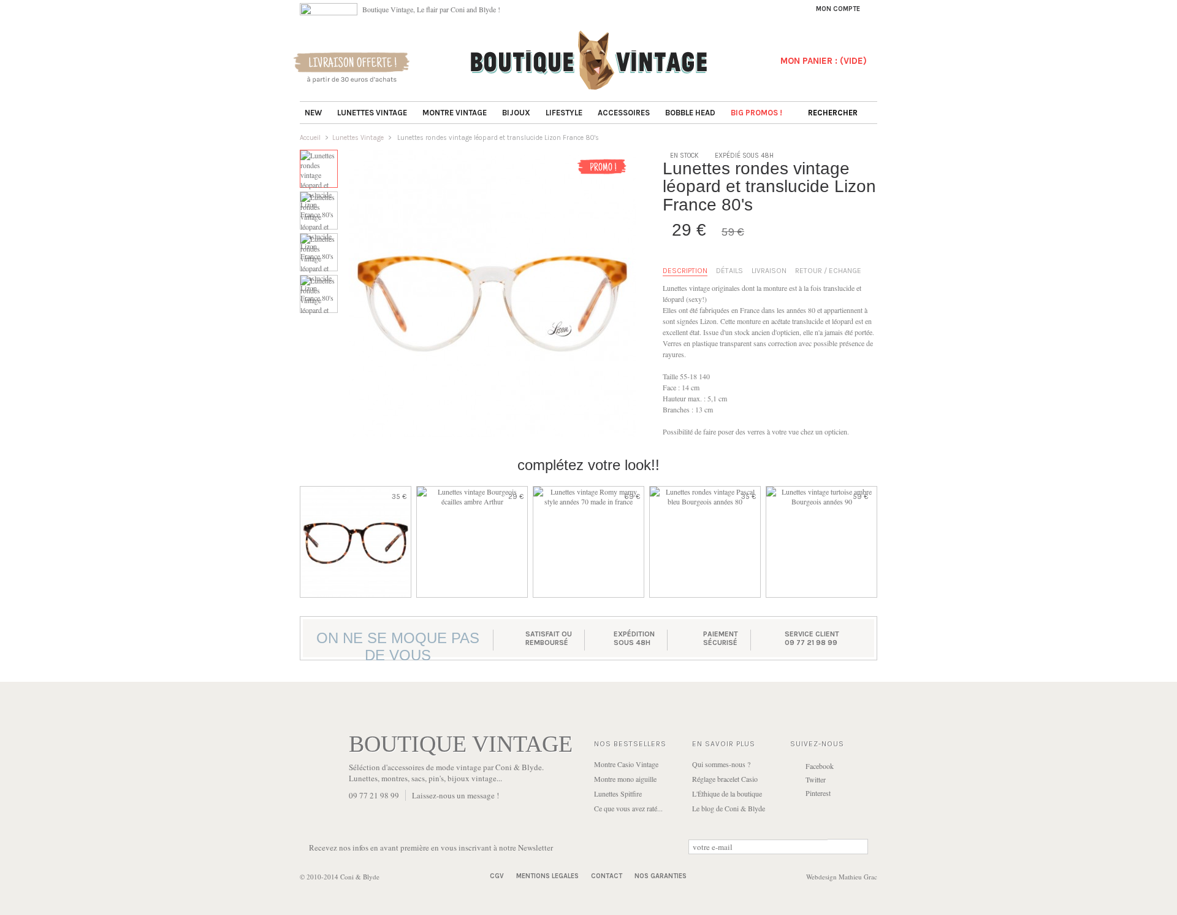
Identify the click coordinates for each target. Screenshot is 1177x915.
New (313, 112)
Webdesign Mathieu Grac (841, 876)
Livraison (769, 270)
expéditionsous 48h (634, 638)
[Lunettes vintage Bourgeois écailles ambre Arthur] (472, 542)
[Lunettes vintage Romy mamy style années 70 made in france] (588, 542)
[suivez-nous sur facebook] (328, 12)
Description (685, 270)
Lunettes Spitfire (618, 793)
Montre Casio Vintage (626, 764)
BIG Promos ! (756, 112)
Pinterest (818, 793)
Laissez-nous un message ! (455, 795)
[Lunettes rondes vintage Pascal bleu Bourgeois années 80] (705, 542)
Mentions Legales (547, 876)
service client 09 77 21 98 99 (812, 638)
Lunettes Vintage (358, 138)
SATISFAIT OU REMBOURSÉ (548, 638)
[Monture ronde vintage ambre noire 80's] (355, 542)
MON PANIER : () (823, 60)
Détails (729, 270)
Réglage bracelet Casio (725, 779)
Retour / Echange (828, 270)
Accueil (310, 138)
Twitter (816, 779)
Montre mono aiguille (625, 779)
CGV (497, 876)
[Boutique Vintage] (589, 85)
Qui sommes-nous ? (721, 764)
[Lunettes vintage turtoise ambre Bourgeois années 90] (821, 542)
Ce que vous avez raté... (628, 808)
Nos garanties (660, 876)
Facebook (820, 766)
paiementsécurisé (720, 638)
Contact (606, 876)
